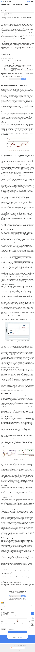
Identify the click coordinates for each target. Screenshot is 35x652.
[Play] (6, 14)
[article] (17, 614)
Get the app (22, 647)
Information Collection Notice (17, 634)
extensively (4, 29)
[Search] (33, 610)
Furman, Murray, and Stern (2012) (27, 113)
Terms (19, 645)
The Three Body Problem (9, 21)
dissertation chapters (4, 244)
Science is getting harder (5, 617)
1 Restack (9, 602)
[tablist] (5, 610)
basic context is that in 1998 (8, 96)
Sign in (32, 1)
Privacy (17, 645)
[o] (32, 625)
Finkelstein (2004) (8, 278)
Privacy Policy (24, 634)
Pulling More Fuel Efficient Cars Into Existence (21, 418)
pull (31, 406)
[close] (26, 620)
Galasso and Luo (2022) (13, 340)
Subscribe (28, 1)
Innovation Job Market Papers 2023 (7, 612)
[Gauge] (33, 14)
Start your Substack (15, 647)
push (28, 406)
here (21, 63)
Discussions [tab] (7, 609)
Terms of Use (22, 633)
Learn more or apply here (20, 66)
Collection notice (23, 645)
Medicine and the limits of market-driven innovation (21, 256)
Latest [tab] (4, 609)
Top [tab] (1, 609)
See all (2, 629)
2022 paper (5, 287)
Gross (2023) (25, 345)
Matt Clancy (2, 7)
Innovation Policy (13, 68)
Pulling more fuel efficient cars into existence (18, 245)
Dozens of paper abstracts (5, 613)
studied (7, 29)
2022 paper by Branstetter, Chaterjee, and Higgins (22, 261)
